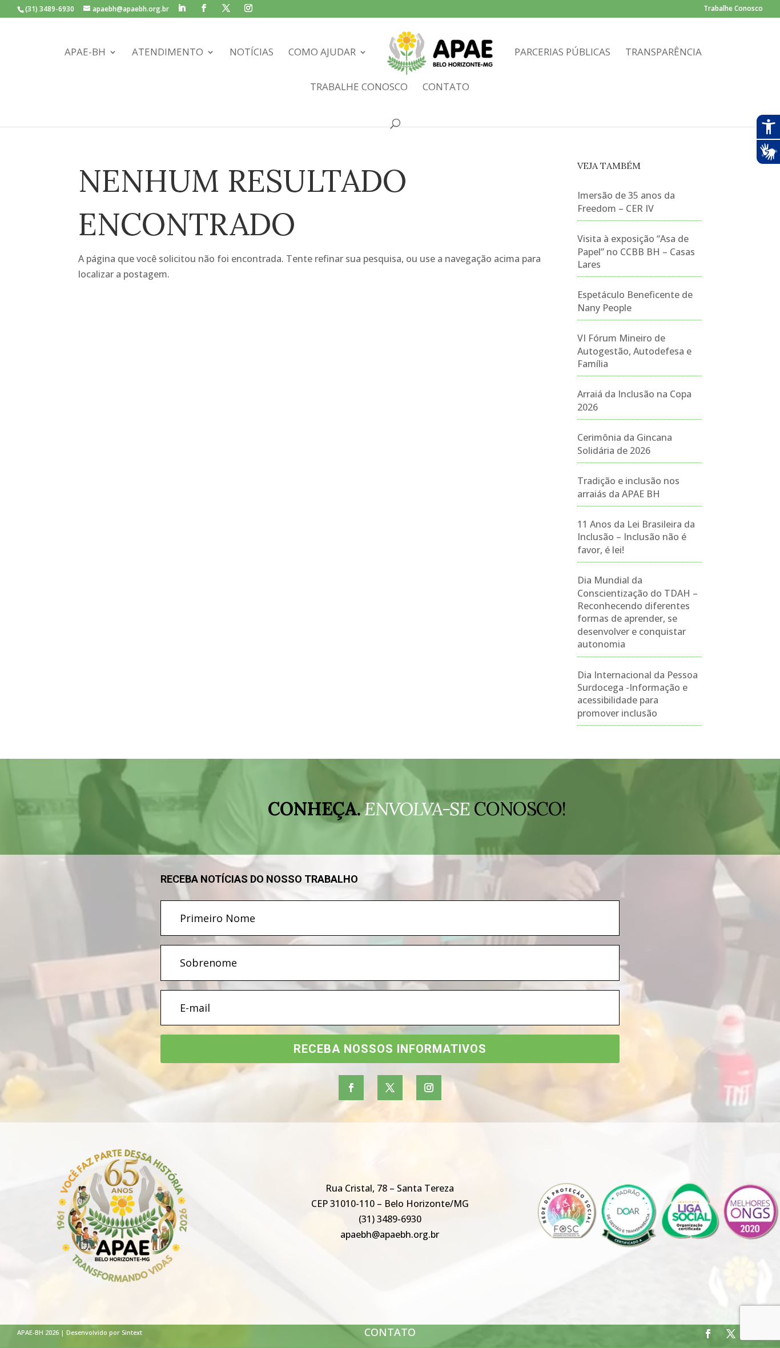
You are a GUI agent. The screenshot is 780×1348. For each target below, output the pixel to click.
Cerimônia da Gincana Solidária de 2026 (624, 443)
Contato (446, 88)
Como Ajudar (322, 53)
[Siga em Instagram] (428, 1087)
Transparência (663, 53)
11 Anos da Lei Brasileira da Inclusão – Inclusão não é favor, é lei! (636, 537)
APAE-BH (85, 53)
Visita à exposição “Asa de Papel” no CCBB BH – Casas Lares (636, 251)
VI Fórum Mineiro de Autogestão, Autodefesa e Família (634, 351)
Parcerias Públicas (562, 53)
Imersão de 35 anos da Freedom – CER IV (626, 201)
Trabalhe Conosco (733, 9)
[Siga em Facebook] (351, 1087)
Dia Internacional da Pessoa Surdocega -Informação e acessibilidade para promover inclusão (637, 694)
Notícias (252, 53)
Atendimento (167, 53)
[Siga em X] (390, 1087)
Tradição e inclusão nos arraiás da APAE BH (628, 487)
